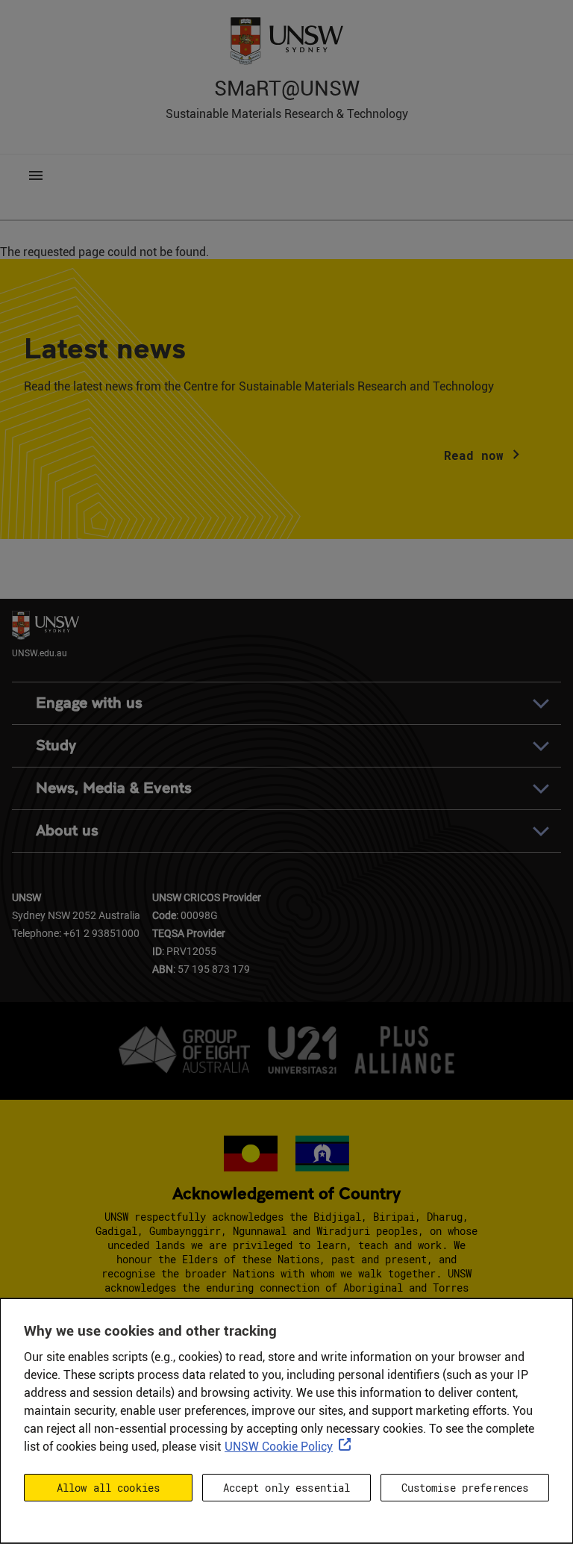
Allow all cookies (108, 1488)
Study (56, 745)
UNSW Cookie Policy (279, 1446)
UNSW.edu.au (39, 652)
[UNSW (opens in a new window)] (286, 39)
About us (67, 830)
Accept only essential (287, 1488)
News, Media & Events (114, 788)
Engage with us (89, 703)
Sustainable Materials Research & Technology (287, 114)
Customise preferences (465, 1488)
